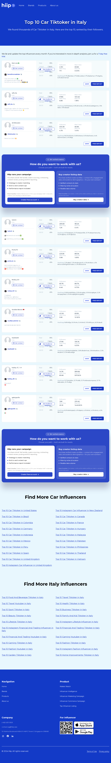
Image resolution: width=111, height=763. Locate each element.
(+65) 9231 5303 (7, 722)
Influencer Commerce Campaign (72, 701)
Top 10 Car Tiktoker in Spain (15, 553)
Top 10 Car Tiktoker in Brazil (15, 516)
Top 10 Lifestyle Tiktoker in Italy (17, 622)
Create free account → (30, 200)
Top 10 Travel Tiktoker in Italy (70, 597)
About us (54, 5)
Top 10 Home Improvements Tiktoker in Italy (77, 655)
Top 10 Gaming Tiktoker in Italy (17, 643)
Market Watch (65, 686)
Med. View (78, 65)
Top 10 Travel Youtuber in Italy (16, 603)
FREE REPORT (97, 84)
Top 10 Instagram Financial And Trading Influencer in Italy (27, 629)
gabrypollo (11, 409)
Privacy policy (104, 751)
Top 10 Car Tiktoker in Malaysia (71, 535)
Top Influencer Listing (68, 706)
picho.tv (10, 261)
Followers (62, 65)
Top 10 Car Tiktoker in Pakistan (71, 541)
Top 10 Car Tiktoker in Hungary (71, 529)
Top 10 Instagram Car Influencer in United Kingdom (27, 565)
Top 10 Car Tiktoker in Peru (15, 547)
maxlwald (10, 349)
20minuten (11, 134)
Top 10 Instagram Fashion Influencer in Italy (77, 649)
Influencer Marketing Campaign (72, 696)
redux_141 (11, 291)
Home (21, 5)
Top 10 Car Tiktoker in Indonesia (17, 535)
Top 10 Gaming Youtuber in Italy (71, 637)
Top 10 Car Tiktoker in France (70, 522)
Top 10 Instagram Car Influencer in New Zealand (79, 510)
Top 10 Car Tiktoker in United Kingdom (21, 559)
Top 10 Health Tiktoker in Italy (70, 603)
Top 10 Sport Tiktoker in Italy (15, 609)
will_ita (10, 104)
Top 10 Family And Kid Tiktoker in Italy (74, 616)
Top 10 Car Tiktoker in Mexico (16, 541)
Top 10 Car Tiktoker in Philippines (72, 547)
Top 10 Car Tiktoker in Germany (17, 529)
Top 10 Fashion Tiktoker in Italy (71, 643)
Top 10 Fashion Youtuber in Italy (17, 649)
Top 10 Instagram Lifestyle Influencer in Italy (77, 622)
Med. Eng (62, 68)
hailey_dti (11, 379)
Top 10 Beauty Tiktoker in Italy (16, 616)
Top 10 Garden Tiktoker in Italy (16, 655)
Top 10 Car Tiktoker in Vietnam (71, 559)
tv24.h (9, 231)
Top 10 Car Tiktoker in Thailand (71, 553)
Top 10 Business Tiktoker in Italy (71, 609)
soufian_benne (12, 321)
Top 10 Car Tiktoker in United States (19, 510)
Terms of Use (92, 751)
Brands (31, 5)
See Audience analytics (47, 69)
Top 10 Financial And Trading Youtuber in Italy (24, 637)
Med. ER (77, 68)
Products (42, 5)
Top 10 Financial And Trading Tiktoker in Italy (78, 628)
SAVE (87, 84)
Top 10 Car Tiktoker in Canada (70, 516)
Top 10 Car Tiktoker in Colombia (17, 522)
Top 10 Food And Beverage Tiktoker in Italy (22, 597)
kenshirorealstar (13, 74)
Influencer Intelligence (68, 691)
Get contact (19, 68)
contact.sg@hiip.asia (9, 727)
